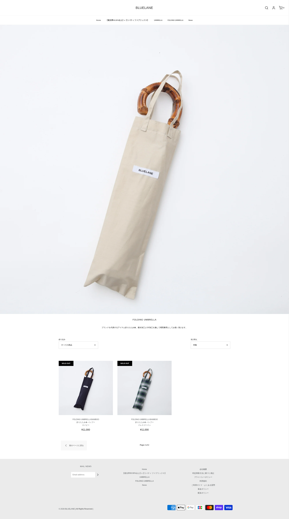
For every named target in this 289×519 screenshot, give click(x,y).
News (190, 20)
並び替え (194, 339)
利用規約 (203, 481)
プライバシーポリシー (203, 477)
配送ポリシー (203, 493)
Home (98, 20)
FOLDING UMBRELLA (175, 20)
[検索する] (265, 8)
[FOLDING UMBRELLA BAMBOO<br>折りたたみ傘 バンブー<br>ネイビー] (86, 388)
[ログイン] (272, 8)
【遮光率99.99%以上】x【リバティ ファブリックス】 (127, 20)
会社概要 (203, 469)
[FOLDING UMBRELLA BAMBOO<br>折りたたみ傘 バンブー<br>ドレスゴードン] (144, 388)
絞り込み (62, 339)
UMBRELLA (158, 20)
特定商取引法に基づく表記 (203, 473)
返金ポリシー (203, 489)
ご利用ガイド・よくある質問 (203, 485)
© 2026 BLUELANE (67, 509)
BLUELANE (144, 8)
